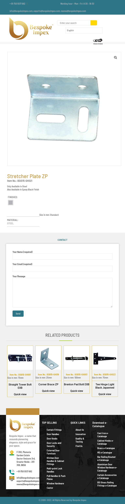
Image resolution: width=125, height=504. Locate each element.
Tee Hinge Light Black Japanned (104, 386)
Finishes (12, 197)
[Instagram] (117, 3)
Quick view (20, 394)
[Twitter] (113, 3)
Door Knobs (52, 438)
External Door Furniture (53, 452)
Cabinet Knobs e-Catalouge (105, 442)
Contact (62, 239)
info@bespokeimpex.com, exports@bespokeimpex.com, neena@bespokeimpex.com (48, 11)
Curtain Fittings (54, 429)
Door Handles (53, 434)
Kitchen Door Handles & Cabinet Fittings (55, 460)
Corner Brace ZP (48, 384)
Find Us (79, 445)
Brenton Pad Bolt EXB (76, 384)
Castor (50, 487)
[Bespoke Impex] (31, 28)
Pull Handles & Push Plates (56, 477)
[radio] (10, 202)
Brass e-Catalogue (106, 448)
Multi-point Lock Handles (54, 470)
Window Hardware (55, 483)
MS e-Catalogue (104, 452)
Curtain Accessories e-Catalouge (107, 476)
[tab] (62, 240)
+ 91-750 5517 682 (17, 3)
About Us (80, 429)
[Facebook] (108, 3)
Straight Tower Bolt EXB (20, 386)
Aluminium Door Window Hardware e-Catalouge (107, 467)
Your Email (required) (22, 264)
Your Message (19, 276)
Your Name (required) (23, 252)
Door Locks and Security (54, 444)
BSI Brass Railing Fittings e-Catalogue (107, 484)
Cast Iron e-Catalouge (102, 435)
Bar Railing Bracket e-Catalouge (106, 458)
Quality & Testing (80, 440)
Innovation (81, 434)
